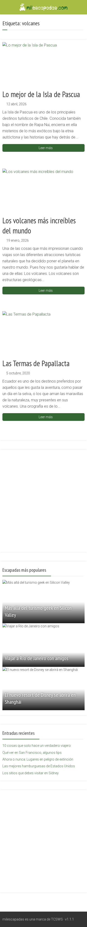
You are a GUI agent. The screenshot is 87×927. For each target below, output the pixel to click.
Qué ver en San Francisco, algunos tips (32, 753)
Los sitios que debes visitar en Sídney (30, 773)
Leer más (46, 148)
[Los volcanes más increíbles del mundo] (43, 190)
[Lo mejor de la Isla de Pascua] (43, 64)
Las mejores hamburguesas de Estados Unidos (38, 766)
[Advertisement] (43, 498)
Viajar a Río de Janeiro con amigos (36, 658)
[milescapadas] (43, 6)
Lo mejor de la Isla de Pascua (41, 94)
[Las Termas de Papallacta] (43, 333)
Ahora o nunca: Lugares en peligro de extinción (37, 759)
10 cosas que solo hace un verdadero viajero (36, 746)
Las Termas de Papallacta (36, 363)
